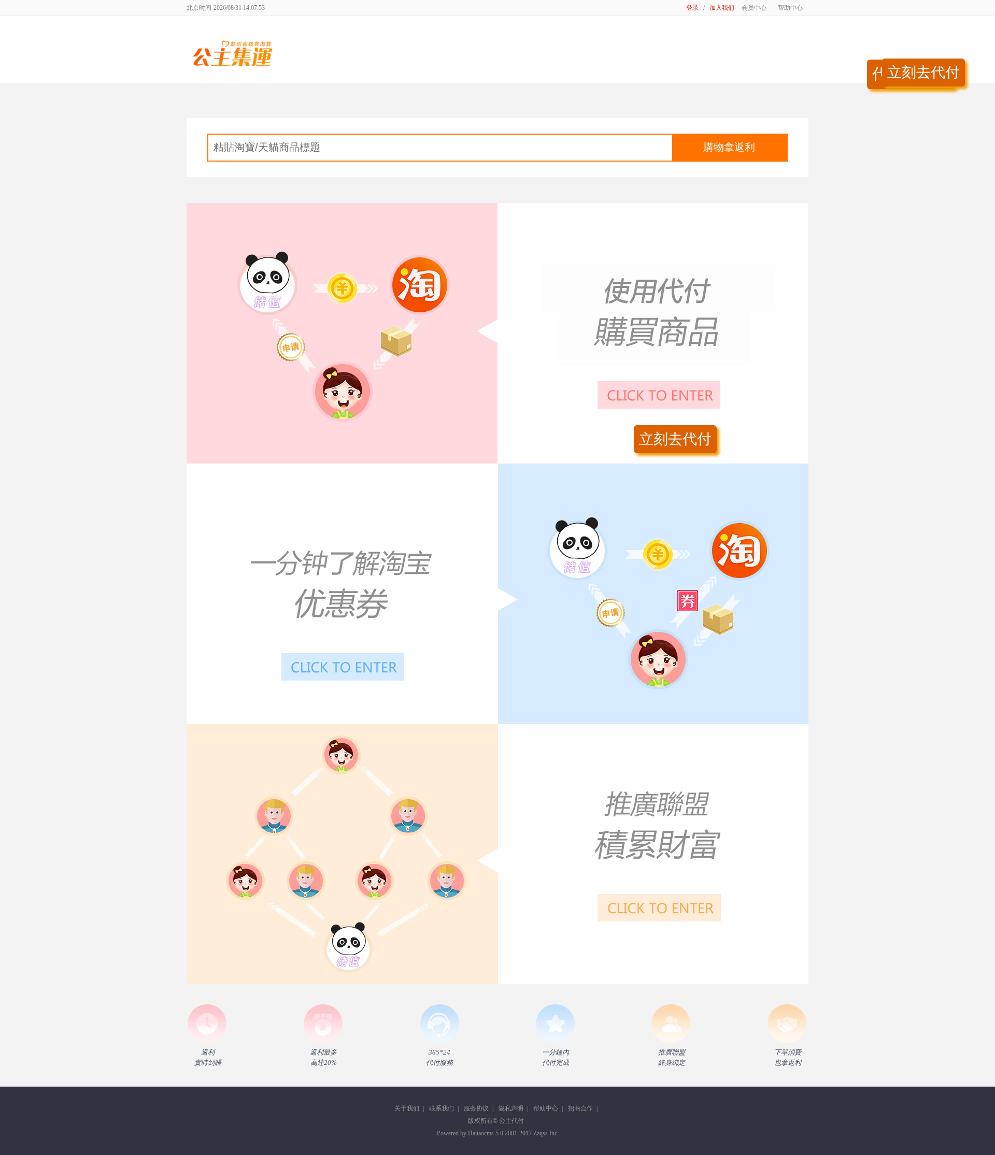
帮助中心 (545, 1108)
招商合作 (580, 1108)
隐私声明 (511, 1108)
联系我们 (441, 1108)
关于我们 (406, 1108)
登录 (692, 7)
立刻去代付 (923, 72)
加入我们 (721, 7)
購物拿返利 (729, 147)
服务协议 (476, 1108)
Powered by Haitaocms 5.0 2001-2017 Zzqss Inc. (498, 1133)
